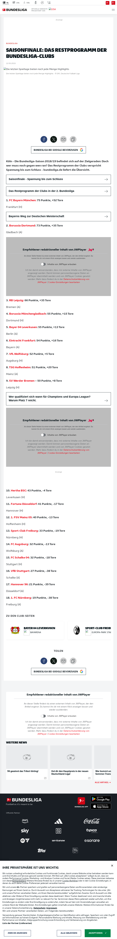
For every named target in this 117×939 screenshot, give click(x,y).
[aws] (25, 821)
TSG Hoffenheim (19, 367)
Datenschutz (40, 908)
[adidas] (58, 821)
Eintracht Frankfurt (22, 340)
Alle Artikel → (103, 782)
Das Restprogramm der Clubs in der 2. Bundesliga (41, 190)
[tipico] (92, 830)
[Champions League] (42, 3)
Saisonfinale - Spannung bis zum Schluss (36, 179)
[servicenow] (58, 840)
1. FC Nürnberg (21, 598)
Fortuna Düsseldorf (24, 504)
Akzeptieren (96, 933)
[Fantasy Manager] (113, 3)
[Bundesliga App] (107, 3)
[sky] (25, 830)
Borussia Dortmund (22, 225)
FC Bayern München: (22, 200)
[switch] (43, 264)
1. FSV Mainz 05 (21, 517)
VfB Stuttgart (20, 571)
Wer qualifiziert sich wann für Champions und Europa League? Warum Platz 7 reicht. (49, 398)
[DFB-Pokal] (35, 3)
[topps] (42, 850)
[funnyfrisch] (75, 850)
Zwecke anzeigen (17, 933)
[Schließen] (112, 865)
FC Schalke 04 (20, 557)
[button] (113, 10)
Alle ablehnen (69, 933)
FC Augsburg (19, 544)
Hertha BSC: (19, 490)
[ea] (25, 841)
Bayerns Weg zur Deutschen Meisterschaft (36, 216)
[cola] (92, 821)
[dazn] (58, 830)
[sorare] (92, 840)
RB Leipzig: (16, 300)
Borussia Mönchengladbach (27, 314)
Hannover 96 (19, 584)
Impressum (51, 908)
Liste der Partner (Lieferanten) (17, 923)
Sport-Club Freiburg (24, 531)
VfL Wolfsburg (18, 354)
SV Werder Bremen (21, 381)
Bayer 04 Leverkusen (23, 327)
